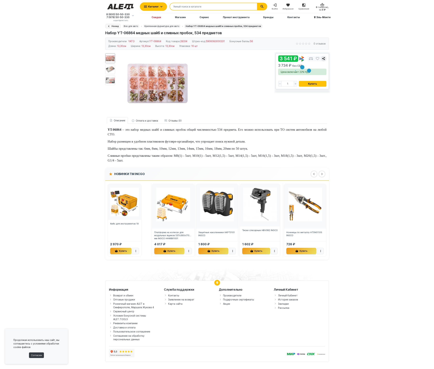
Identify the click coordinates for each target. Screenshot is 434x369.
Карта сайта (175, 303)
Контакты (173, 295)
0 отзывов (320, 43)
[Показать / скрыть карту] (217, 283)
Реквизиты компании (125, 323)
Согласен (36, 355)
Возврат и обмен (123, 295)
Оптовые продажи (124, 299)
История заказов (288, 299)
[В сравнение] (311, 58)
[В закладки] (317, 58)
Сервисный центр (123, 311)
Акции (226, 303)
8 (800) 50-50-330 (118, 14)
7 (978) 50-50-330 (118, 17)
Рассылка (283, 307)
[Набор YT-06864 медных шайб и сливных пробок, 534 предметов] (157, 83)
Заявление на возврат (181, 299)
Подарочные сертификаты (238, 299)
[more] (136, 251)
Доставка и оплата (124, 327)
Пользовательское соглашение (131, 331)
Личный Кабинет (288, 295)
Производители (232, 295)
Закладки (283, 303)
